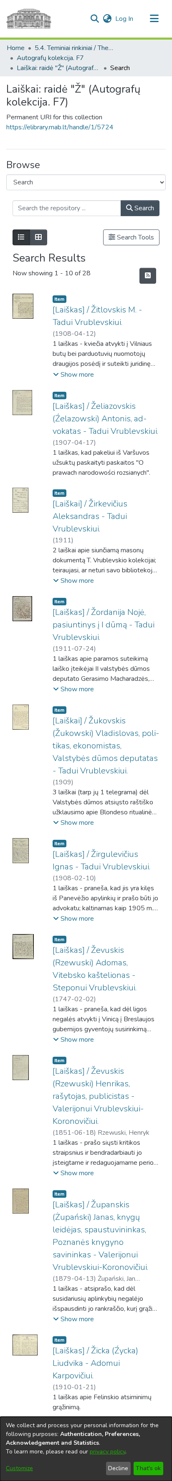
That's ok (148, 1468)
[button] (94, 19)
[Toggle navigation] (154, 19)
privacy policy (107, 1452)
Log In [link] (124, 18)
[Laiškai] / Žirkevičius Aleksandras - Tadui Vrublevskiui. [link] (90, 516)
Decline (118, 1468)
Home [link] (16, 48)
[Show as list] (21, 237)
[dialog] (86, 1449)
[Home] (28, 18)
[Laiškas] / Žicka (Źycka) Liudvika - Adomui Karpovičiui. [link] (95, 1363)
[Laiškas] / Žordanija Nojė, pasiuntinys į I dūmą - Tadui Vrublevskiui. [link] (103, 625)
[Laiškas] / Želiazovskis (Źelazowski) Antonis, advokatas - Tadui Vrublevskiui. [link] (105, 418)
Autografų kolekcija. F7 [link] (50, 58)
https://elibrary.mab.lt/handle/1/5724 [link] (60, 127)
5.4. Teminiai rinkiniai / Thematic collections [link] (76, 48)
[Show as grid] (38, 237)
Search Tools (134, 237)
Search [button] (143, 208)
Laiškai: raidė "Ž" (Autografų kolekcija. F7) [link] (58, 68)
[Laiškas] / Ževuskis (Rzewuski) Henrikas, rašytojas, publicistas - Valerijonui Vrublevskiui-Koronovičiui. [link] (98, 1096)
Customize (19, 1468)
